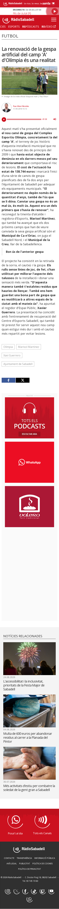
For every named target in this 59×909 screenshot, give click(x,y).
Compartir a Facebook (9, 380)
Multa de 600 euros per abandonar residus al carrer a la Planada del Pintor (27, 737)
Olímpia (8, 347)
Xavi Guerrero (11, 355)
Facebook (25, 891)
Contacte (9, 858)
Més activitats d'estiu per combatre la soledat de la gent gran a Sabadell (29, 788)
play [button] (4, 119)
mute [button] (54, 119)
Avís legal (12, 863)
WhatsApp (29, 899)
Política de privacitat (29, 869)
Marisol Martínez (28, 347)
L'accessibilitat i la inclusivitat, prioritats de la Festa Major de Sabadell (23, 685)
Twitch (42, 891)
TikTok (33, 891)
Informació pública (44, 858)
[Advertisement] (29, 551)
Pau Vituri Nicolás (21, 106)
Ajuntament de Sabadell (17, 364)
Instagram (7, 891)
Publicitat (24, 863)
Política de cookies (42, 863)
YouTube (51, 891)
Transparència (24, 858)
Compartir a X (23, 380)
